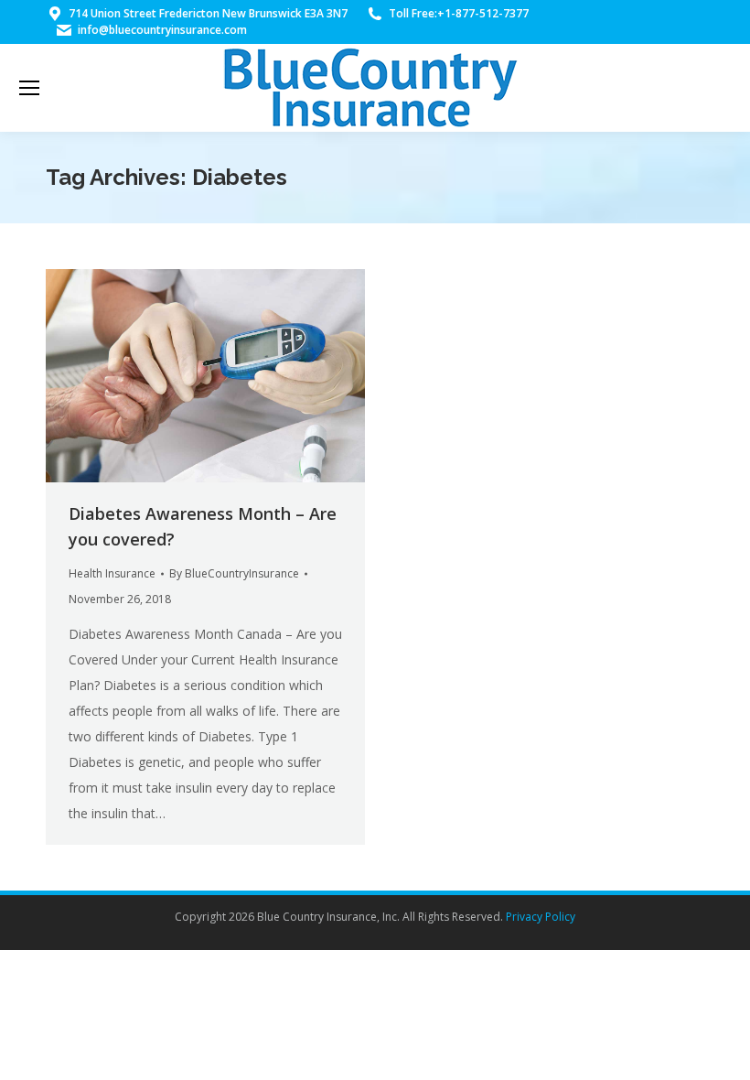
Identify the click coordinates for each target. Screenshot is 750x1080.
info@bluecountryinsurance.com (162, 30)
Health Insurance (112, 573)
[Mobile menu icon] (29, 88)
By (234, 573)
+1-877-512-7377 (483, 13)
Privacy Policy (540, 916)
